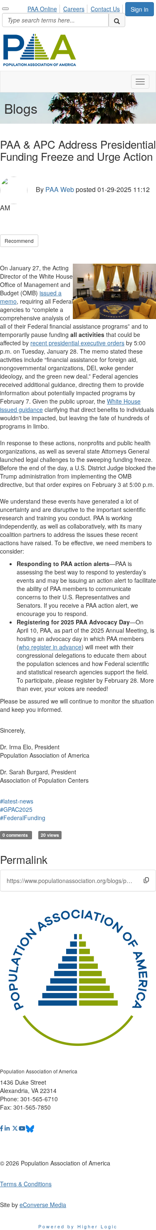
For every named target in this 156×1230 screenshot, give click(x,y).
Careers (73, 9)
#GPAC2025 (16, 809)
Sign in (140, 9)
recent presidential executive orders (77, 343)
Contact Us (105, 9)
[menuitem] (44, 7)
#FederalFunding (22, 817)
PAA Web (59, 190)
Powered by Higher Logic (78, 1226)
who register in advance (50, 647)
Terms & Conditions (26, 1184)
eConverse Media (43, 1204)
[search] (117, 20)
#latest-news (16, 801)
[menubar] (76, 7)
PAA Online (42, 9)
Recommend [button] (19, 240)
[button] (146, 880)
